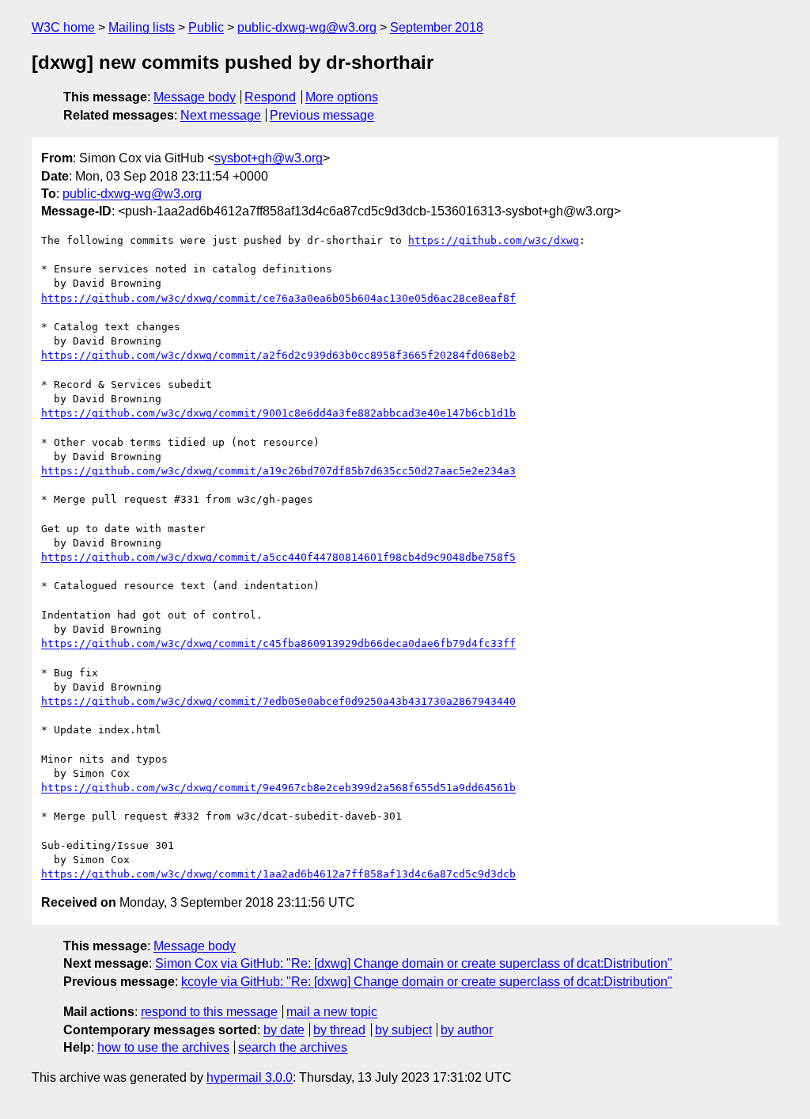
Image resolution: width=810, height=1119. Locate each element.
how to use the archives (163, 1047)
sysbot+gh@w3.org (268, 158)
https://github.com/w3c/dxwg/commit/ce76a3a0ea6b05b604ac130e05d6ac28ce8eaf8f (278, 298)
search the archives (292, 1047)
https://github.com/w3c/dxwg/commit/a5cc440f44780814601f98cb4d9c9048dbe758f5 (278, 557)
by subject (403, 1030)
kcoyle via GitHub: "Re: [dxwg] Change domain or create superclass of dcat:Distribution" (426, 981)
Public (206, 27)
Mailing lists (141, 27)
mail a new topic (331, 1011)
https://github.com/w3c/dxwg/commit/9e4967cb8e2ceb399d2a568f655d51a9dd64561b (278, 788)
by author (467, 1030)
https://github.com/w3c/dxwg (493, 240)
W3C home (63, 27)
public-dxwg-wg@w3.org (307, 27)
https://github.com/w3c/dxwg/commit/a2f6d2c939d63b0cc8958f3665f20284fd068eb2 (278, 355)
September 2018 (436, 27)
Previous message (322, 115)
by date (284, 1030)
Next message (220, 115)
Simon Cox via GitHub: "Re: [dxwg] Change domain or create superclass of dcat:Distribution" (413, 963)
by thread (339, 1030)
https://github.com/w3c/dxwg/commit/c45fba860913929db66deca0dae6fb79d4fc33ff (278, 643)
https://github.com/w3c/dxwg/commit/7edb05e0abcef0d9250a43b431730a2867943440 (278, 701)
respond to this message (209, 1011)
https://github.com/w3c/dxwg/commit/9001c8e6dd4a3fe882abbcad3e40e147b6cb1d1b (278, 413)
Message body (194, 97)
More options (341, 97)
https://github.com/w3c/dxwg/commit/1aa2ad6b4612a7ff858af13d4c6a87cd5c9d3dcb (278, 874)
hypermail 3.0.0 (249, 1077)
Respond (270, 97)
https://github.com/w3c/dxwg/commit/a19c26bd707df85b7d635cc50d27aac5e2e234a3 (278, 471)
